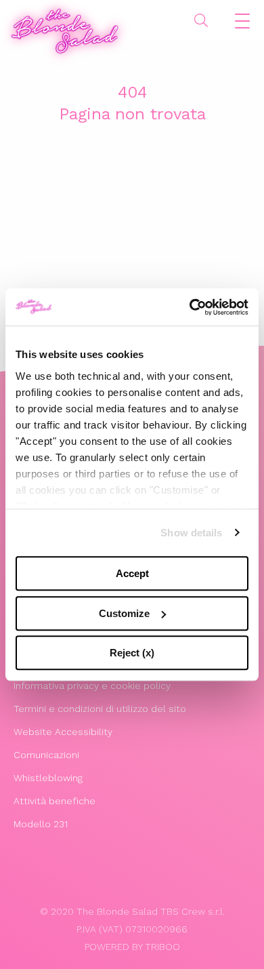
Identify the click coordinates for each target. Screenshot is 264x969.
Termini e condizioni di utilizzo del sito (100, 708)
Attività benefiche (54, 800)
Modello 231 (41, 823)
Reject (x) (132, 652)
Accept (132, 573)
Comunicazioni (46, 754)
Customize (124, 613)
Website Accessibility (63, 731)
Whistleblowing (48, 777)
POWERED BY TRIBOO (132, 946)
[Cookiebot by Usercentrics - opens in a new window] (189, 307)
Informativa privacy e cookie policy (92, 685)
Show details (191, 532)
